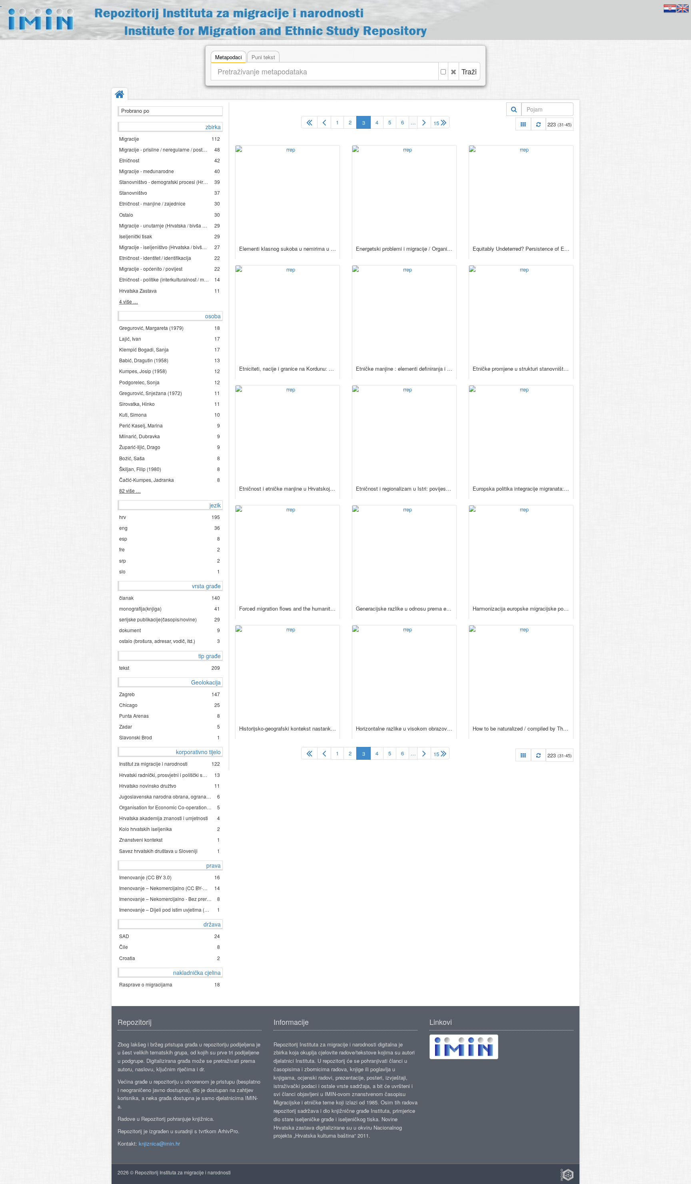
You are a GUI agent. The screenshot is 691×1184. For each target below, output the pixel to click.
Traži (469, 71)
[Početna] (120, 95)
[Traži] (514, 109)
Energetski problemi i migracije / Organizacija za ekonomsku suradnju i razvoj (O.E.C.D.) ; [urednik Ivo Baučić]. (404, 248)
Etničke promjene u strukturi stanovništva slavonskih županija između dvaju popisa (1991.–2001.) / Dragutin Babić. (521, 368)
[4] (424, 122)
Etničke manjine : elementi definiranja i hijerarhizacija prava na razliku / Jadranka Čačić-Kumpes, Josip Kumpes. (404, 368)
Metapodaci (228, 57)
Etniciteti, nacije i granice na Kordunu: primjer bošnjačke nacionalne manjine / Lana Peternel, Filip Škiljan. (287, 368)
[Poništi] (453, 71)
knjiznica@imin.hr (159, 1143)
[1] (309, 122)
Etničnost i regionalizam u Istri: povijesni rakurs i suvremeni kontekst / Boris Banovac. (404, 488)
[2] (324, 122)
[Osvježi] (538, 124)
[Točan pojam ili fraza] (443, 71)
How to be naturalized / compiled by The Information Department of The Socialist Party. (521, 728)
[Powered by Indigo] (567, 1174)
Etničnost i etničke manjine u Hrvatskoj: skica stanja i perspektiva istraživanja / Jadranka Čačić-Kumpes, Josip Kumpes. (287, 488)
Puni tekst (263, 57)
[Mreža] (523, 124)
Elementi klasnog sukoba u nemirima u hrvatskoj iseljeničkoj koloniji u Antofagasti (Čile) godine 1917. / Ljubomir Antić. (287, 248)
